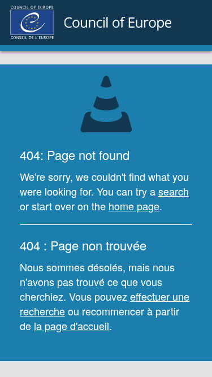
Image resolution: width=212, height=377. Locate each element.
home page (134, 205)
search (173, 191)
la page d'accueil (71, 325)
